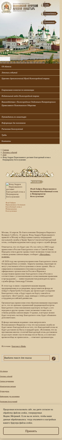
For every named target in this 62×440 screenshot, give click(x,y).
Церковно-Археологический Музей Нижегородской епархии (25, 78)
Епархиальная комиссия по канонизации (18, 90)
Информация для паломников (13, 123)
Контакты (6, 141)
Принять (31, 431)
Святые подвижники (7, 381)
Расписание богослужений (8, 401)
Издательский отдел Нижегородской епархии (20, 96)
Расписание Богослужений (12, 129)
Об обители (6, 66)
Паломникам (49, 22)
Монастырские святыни (8, 386)
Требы (46, 4)
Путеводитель (50, 13)
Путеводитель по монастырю (14, 116)
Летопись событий (9, 72)
